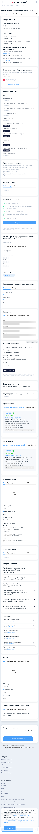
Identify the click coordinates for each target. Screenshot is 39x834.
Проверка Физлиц (6, 759)
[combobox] (19, 5)
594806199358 (11, 621)
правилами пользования (21, 815)
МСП (2, 788)
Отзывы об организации (8, 807)
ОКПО (3, 791)
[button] (36, 2)
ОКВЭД (3, 786)
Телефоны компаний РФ (8, 802)
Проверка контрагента (8, 773)
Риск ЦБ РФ (4, 794)
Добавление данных (7, 767)
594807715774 (10, 644)
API (2, 765)
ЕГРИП (3, 783)
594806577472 (10, 626)
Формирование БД (6, 762)
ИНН (2, 796)
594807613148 (10, 638)
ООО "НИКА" (9, 413)
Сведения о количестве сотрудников (12, 799)
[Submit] (36, 5)
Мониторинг (5, 770)
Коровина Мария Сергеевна (13, 418)
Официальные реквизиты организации (13, 804)
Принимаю (9, 828)
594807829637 (11, 649)
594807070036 (11, 632)
